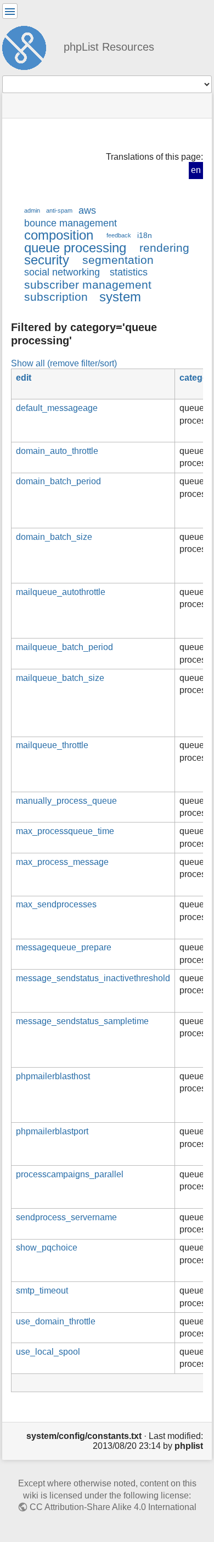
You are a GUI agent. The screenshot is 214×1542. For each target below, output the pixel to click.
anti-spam (59, 210)
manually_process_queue (66, 800)
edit (23, 377)
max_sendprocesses (56, 904)
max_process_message (62, 862)
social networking (62, 272)
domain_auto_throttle (57, 451)
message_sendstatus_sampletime (82, 1021)
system (120, 296)
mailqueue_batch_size (60, 678)
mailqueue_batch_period (64, 647)
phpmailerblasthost (53, 1076)
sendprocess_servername (66, 1217)
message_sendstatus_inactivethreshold (93, 978)
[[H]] (28, 46)
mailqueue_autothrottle (60, 592)
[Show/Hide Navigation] (10, 11)
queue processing (75, 247)
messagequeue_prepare (63, 947)
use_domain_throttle (55, 1321)
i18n (144, 235)
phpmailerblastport (52, 1131)
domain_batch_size (54, 537)
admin (32, 210)
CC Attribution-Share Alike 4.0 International (113, 1507)
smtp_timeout (42, 1290)
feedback (118, 235)
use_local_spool (48, 1351)
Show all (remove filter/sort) (64, 363)
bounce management (70, 223)
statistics (129, 272)
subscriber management (87, 284)
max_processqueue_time (65, 831)
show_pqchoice (46, 1247)
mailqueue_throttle (52, 745)
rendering (164, 247)
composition (58, 235)
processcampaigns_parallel (69, 1174)
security (46, 259)
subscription (56, 296)
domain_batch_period (58, 481)
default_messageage (57, 408)
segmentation (118, 259)
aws (87, 210)
